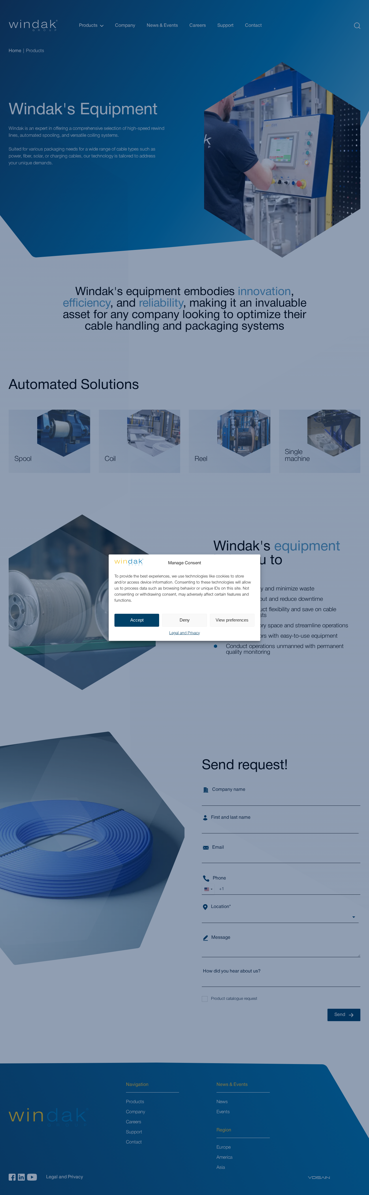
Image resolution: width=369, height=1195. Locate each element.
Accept (137, 620)
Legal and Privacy (184, 633)
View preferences (232, 620)
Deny (185, 620)
